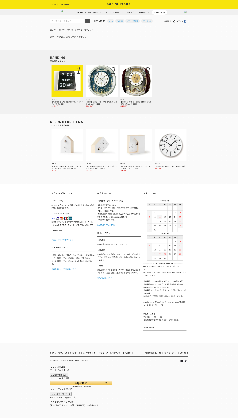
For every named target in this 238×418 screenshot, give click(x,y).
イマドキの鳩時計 (133, 21)
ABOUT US (62, 352)
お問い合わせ (144, 12)
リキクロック (147, 21)
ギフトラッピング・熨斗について (107, 352)
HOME (80, 12)
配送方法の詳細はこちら (106, 225)
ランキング (129, 12)
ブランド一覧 (114, 12)
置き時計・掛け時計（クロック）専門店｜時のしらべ (71, 29)
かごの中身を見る (59, 374)
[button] (81, 384)
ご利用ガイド (159, 12)
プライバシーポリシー (170, 353)
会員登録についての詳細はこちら (64, 269)
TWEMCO (120, 21)
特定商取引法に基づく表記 (153, 353)
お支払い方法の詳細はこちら (62, 239)
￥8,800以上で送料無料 (59, 4)
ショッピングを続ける (61, 394)
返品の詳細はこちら (104, 278)
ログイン (179, 21)
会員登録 (167, 21)
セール (110, 21)
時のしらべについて (96, 12)
